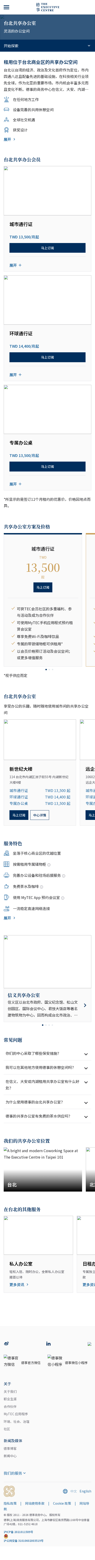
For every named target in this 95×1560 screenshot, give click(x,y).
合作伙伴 (10, 1406)
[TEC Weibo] (6, 1344)
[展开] (7, 7)
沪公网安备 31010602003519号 (24, 1540)
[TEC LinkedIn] (48, 1344)
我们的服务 (13, 1473)
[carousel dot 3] (52, 669)
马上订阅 (47, 248)
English (85, 1491)
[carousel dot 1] (46, 669)
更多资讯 (16, 1284)
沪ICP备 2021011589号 (18, 1532)
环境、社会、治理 (17, 1421)
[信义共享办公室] (47, 1005)
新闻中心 (10, 1455)
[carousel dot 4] (52, 1025)
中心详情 (39, 815)
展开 (7, 139)
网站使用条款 (35, 1503)
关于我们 (10, 1391)
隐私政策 (10, 1503)
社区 (7, 1429)
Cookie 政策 (62, 1503)
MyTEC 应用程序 (16, 1414)
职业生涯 (10, 1399)
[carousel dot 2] (49, 669)
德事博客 (10, 1448)
